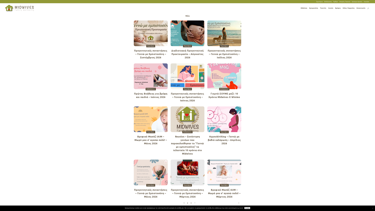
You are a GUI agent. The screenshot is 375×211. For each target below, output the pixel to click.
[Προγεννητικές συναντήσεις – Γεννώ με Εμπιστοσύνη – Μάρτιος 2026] (187, 172)
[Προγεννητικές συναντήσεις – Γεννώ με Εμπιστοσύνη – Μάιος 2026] (151, 172)
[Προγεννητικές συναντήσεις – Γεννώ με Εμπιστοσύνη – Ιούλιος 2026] (224, 33)
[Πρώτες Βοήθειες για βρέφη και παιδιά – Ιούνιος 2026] (151, 76)
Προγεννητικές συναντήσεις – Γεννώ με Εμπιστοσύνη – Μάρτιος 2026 (187, 193)
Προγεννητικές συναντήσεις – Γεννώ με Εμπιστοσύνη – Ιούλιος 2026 (224, 54)
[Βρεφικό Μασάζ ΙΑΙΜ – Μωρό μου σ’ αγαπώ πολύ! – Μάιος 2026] (151, 119)
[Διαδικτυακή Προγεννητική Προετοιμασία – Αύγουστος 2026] (187, 33)
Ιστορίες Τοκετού (344, 1)
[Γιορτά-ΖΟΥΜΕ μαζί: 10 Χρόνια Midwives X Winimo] (224, 76)
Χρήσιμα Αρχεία (357, 1)
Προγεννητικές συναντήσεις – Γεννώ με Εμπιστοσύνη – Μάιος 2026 (150, 193)
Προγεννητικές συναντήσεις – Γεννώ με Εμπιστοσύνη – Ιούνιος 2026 (187, 97)
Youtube (366, 1)
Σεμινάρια (319, 1)
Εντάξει (247, 208)
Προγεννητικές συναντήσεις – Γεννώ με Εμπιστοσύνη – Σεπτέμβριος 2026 (150, 54)
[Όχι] (373, 208)
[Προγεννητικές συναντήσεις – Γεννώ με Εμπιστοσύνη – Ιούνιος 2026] (187, 76)
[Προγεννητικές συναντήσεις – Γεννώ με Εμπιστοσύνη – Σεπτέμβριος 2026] (151, 33)
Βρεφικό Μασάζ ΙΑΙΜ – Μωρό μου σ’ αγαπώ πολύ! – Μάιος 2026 (150, 140)
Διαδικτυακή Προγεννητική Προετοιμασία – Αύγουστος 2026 (187, 54)
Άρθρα (335, 1)
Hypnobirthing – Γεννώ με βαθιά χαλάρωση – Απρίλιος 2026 (224, 140)
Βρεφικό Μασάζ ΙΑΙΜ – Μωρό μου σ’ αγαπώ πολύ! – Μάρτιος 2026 (224, 193)
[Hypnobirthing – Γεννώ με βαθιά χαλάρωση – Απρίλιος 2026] (224, 119)
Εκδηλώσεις (328, 1)
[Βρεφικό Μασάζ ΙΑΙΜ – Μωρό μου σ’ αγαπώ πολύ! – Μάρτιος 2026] (224, 172)
